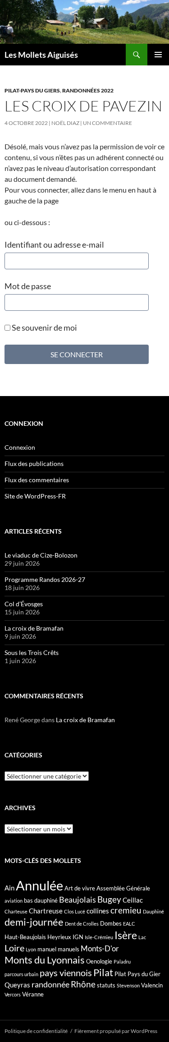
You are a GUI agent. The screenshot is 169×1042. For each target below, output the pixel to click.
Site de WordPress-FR (35, 496)
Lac (142, 937)
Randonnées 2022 (88, 90)
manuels (68, 949)
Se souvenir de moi (43, 327)
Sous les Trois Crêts (32, 652)
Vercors (13, 994)
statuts (106, 985)
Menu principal (158, 54)
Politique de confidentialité (36, 1031)
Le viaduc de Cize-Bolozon (41, 555)
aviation (14, 901)
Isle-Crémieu (99, 937)
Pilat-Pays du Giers (32, 90)
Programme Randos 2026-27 (45, 579)
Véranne (33, 994)
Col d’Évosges (24, 604)
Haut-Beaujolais (25, 937)
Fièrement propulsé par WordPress (115, 1031)
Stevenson (128, 985)
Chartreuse (46, 911)
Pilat (103, 972)
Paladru (122, 961)
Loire (14, 947)
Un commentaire (107, 123)
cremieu (126, 910)
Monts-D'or (100, 948)
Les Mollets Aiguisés (41, 55)
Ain (9, 888)
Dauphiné (153, 911)
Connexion (20, 447)
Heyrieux (59, 937)
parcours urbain (21, 974)
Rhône (83, 984)
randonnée (50, 984)
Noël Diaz (65, 123)
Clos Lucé (74, 911)
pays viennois (66, 972)
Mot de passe (28, 286)
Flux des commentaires (37, 480)
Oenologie (99, 961)
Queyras (17, 985)
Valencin (152, 985)
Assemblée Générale (123, 888)
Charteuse (16, 911)
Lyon (31, 949)
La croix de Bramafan (34, 628)
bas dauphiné (41, 900)
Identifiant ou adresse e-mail (54, 244)
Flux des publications (34, 463)
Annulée (39, 885)
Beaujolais (77, 899)
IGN (78, 937)
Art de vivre (79, 888)
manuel (46, 949)
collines (98, 911)
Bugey (109, 899)
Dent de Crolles (82, 924)
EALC (129, 924)
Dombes (111, 923)
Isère (125, 935)
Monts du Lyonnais (45, 960)
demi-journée (34, 922)
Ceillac (133, 900)
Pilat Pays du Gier (137, 973)
